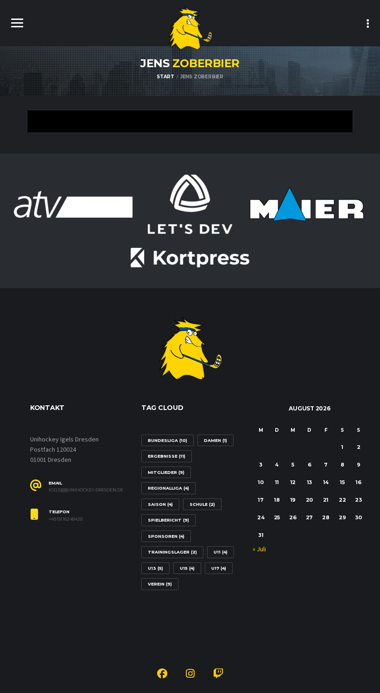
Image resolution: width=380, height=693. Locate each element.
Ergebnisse (166, 456)
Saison (160, 504)
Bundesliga (167, 440)
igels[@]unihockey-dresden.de (86, 490)
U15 (187, 568)
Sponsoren (166, 536)
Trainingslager (172, 551)
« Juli (259, 549)
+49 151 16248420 (65, 519)
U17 (218, 568)
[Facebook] (162, 675)
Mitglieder (166, 472)
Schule (202, 504)
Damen (215, 440)
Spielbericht (168, 520)
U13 (155, 568)
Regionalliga (168, 488)
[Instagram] (190, 675)
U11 (221, 551)
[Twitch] (218, 675)
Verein (160, 583)
